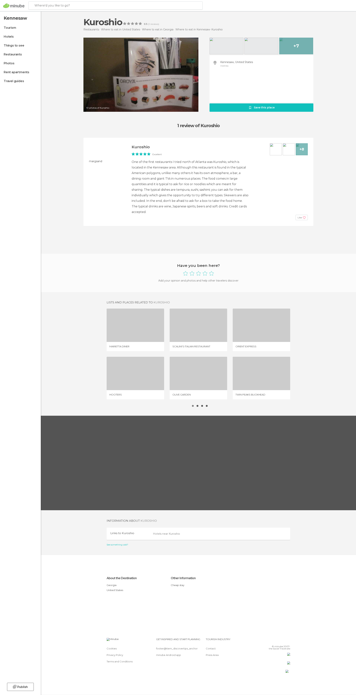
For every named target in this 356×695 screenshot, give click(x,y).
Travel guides (14, 81)
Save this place (264, 107)
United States (115, 590)
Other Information (183, 578)
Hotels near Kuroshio (166, 533)
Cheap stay (177, 585)
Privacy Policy (115, 654)
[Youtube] (287, 640)
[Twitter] (275, 640)
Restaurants (13, 54)
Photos (9, 63)
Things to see (14, 45)
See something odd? (117, 545)
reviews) (154, 24)
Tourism (10, 27)
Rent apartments (16, 72)
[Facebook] (269, 640)
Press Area (212, 654)
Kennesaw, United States (236, 62)
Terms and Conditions (120, 661)
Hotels (9, 36)
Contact (211, 648)
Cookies (112, 648)
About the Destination (122, 578)
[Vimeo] (281, 640)
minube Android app (168, 654)
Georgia (111, 585)
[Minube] (13, 5)
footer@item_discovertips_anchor (177, 648)
